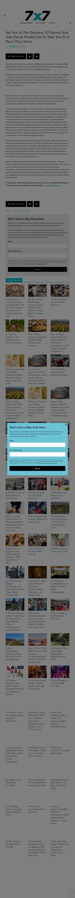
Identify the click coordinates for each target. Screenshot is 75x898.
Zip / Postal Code (16, 450)
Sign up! (37, 468)
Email (12, 440)
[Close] (66, 424)
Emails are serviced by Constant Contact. (47, 463)
